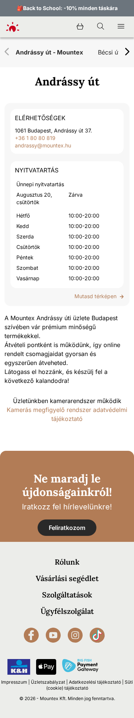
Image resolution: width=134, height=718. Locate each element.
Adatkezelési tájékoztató (95, 682)
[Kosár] (80, 26)
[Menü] (121, 26)
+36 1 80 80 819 (35, 138)
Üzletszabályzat (48, 682)
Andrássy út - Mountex (49, 52)
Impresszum (14, 682)
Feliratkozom (67, 527)
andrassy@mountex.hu (43, 145)
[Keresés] (100, 26)
